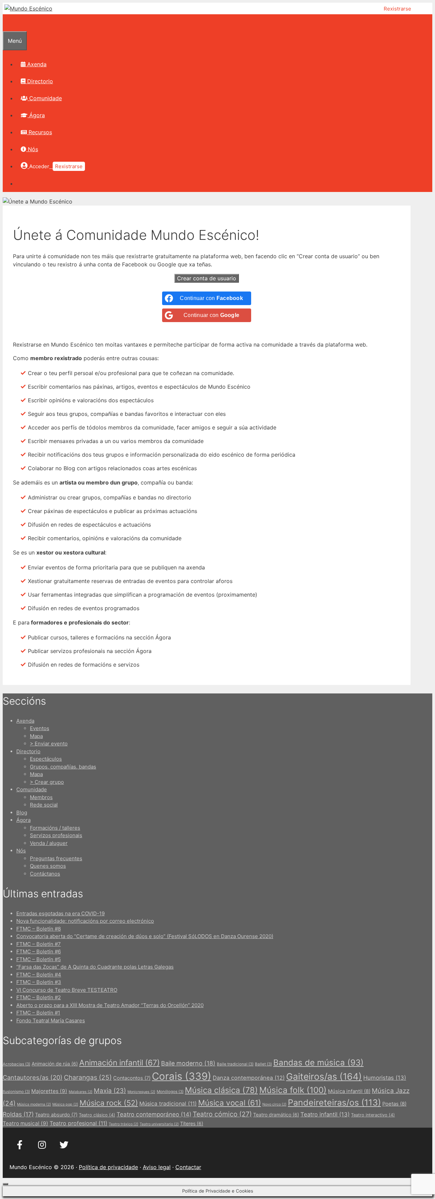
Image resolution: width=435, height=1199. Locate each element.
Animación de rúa (55, 1063)
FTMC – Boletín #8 (38, 928)
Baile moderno (188, 1063)
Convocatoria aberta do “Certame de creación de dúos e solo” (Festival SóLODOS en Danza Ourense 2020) (144, 936)
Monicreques (141, 1092)
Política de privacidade (108, 1167)
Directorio (39, 81)
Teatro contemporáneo (154, 1114)
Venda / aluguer (49, 843)
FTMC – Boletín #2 (38, 997)
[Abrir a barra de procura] (7, 22)
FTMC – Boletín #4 (38, 974)
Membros (41, 797)
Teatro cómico (222, 1114)
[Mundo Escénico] (28, 8)
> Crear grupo (47, 782)
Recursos (39, 132)
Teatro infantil (325, 1114)
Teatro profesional (78, 1123)
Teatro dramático (276, 1114)
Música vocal (229, 1102)
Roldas (18, 1114)
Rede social (44, 804)
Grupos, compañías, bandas (63, 766)
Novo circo (274, 1104)
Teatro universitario (159, 1124)
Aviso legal (157, 1167)
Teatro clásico (97, 1114)
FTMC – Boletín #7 (38, 944)
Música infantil (349, 1091)
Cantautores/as (33, 1077)
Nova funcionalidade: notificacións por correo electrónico (85, 921)
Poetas (394, 1104)
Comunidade (45, 98)
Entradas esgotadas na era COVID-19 (60, 913)
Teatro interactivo (373, 1114)
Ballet (263, 1064)
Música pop (65, 1104)
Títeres (191, 1123)
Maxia (110, 1091)
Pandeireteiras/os (334, 1102)
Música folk (293, 1090)
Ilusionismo (16, 1091)
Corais (181, 1076)
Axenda (36, 64)
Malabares (80, 1092)
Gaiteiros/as (324, 1076)
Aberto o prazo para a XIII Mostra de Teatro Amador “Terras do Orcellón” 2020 (110, 1005)
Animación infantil (119, 1063)
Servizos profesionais (56, 835)
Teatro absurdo (56, 1114)
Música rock (109, 1102)
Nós (32, 149)
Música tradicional (168, 1103)
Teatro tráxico (123, 1124)
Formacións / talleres (55, 828)
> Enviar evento (49, 743)
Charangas (88, 1077)
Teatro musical (25, 1123)
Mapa (36, 736)
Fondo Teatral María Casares (50, 1020)
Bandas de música (318, 1063)
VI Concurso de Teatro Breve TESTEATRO (66, 990)
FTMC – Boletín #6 (38, 951)
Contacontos (132, 1078)
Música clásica (221, 1090)
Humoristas (384, 1077)
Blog (21, 812)
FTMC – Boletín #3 (38, 982)
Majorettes (49, 1091)
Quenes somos (48, 866)
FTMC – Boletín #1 (38, 1012)
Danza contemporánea (249, 1077)
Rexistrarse (397, 8)
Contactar (188, 1167)
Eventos (39, 728)
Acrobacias (16, 1064)
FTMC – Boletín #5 (38, 959)
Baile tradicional (235, 1064)
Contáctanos (45, 873)
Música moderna (34, 1104)
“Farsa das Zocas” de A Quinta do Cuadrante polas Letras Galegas (95, 967)
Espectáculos (46, 759)
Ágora (36, 115)
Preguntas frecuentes (56, 858)
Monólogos (170, 1091)
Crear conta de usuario (206, 278)
